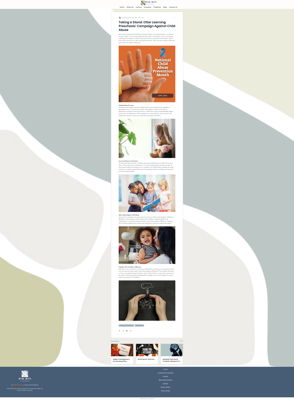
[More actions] (174, 18)
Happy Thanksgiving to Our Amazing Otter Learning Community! (121, 360)
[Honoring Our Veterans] (147, 350)
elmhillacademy (139, 325)
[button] (130, 7)
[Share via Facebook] (119, 330)
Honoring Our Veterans (146, 359)
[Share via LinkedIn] (127, 330)
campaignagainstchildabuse (126, 325)
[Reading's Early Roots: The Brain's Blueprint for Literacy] (172, 350)
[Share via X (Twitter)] (123, 330)
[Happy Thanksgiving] (122, 350)
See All (181, 341)
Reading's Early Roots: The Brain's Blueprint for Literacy (171, 360)
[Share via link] (130, 330)
